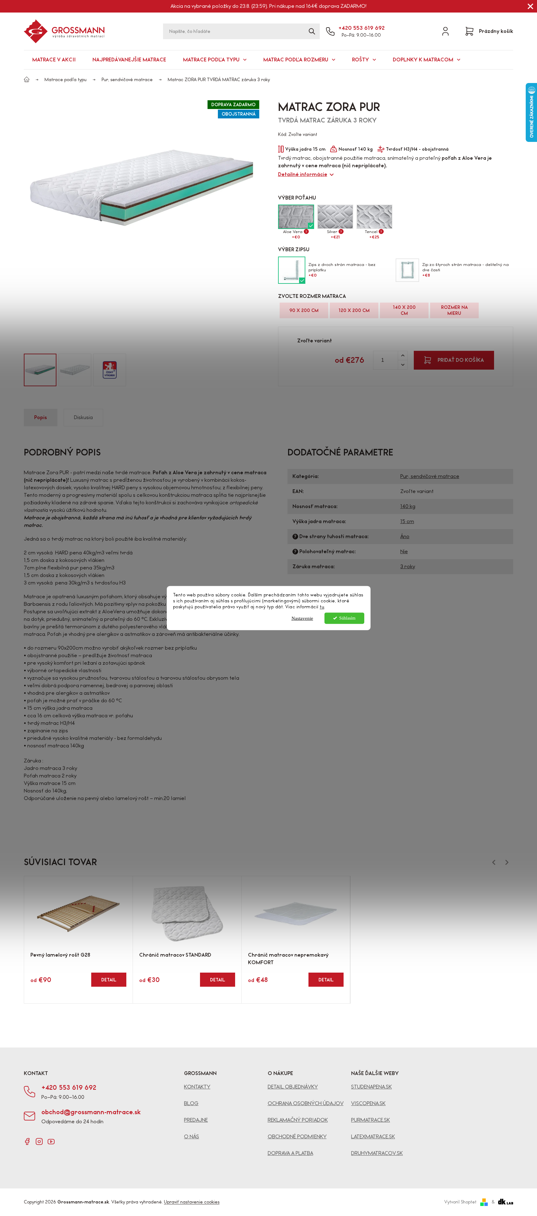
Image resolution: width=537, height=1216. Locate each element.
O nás (191, 1136)
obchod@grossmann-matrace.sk (91, 1112)
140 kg (407, 506)
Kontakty (197, 1086)
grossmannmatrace (27, 1141)
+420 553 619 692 (361, 27)
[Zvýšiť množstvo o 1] (402, 355)
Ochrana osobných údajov (306, 1103)
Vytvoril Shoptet (460, 1202)
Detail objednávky (293, 1086)
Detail (108, 980)
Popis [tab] (40, 417)
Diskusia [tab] (83, 417)
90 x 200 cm (304, 310)
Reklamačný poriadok (298, 1120)
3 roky (407, 566)
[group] (40, 370)
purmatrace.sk (370, 1120)
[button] (14, 369)
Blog (191, 1103)
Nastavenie (302, 618)
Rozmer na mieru (454, 310)
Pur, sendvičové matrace (429, 476)
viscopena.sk (368, 1103)
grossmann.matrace (39, 1141)
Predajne (196, 1120)
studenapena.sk (371, 1086)
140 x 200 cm (404, 310)
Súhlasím (347, 618)
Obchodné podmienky (297, 1136)
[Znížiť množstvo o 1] (402, 364)
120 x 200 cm (354, 310)
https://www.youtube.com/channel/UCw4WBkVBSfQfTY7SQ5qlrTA (51, 1141)
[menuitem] (54, 59)
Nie (404, 551)
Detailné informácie (302, 174)
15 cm (407, 521)
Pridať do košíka (461, 360)
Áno (404, 536)
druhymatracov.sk (377, 1153)
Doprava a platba (290, 1153)
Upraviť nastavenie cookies (191, 1202)
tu (322, 606)
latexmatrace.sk (373, 1136)
